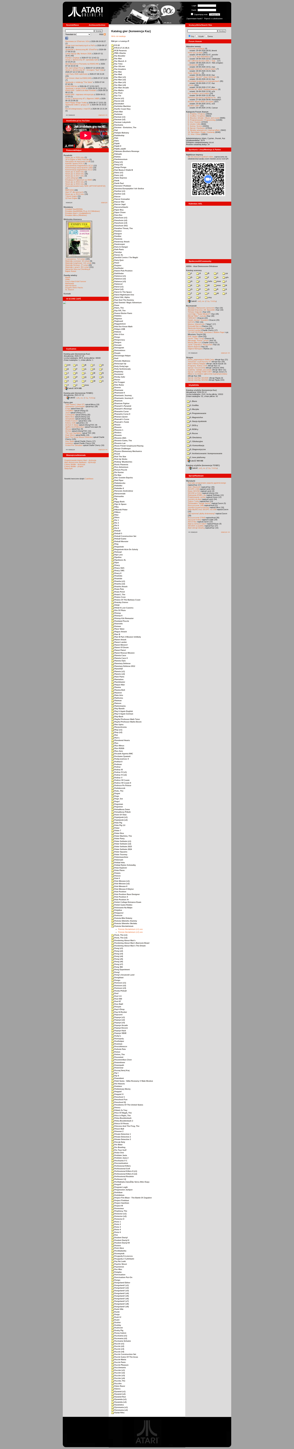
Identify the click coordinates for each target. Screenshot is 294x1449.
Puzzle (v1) (119, 1344)
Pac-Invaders (120, 69)
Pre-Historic (119, 1084)
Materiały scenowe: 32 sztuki (77, 261)
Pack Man (118, 112)
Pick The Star (120, 456)
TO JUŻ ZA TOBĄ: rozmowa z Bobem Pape (206, 332)
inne (86, 385)
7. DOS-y (194, 425)
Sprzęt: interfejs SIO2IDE (198, 378)
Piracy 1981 (119, 570)
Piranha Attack (120, 586)
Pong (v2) (118, 951)
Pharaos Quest (121, 417)
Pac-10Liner (119, 66)
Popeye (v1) (119, 1017)
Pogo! (117, 801)
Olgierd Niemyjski (195, 349)
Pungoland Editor (122, 1283)
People (117, 353)
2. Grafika (194, 405)
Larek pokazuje (71, 178)
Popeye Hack (120, 1031)
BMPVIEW (69, 190)
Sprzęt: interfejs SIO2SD (198, 380)
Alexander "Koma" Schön (198, 340)
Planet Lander (120, 642)
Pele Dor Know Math (123, 326)
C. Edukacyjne (196, 441)
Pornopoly (119, 1039)
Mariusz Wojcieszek (196, 324)
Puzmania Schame (122, 1341)
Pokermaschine (121, 857)
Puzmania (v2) (120, 1338)
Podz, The (118, 791)
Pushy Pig (118, 1330)
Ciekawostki (193, 65)
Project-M (118, 1206)
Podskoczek (119, 788)
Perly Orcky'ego (121, 366)
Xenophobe (70, 419)
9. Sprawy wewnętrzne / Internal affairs (204, 130)
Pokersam (118, 860)
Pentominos (119, 350)
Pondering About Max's (124, 940)
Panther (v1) (119, 191)
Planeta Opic (120, 661)
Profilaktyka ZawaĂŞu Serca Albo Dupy (131, 1182)
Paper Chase (120, 212)
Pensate (117, 345)
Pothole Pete (120, 1049)
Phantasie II (119, 393)
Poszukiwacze (120, 1046)
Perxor (117, 380)
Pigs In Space (120, 504)
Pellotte (117, 332)
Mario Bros (69, 417)
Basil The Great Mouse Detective (79, 437)
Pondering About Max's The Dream (130, 946)
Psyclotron (119, 1267)
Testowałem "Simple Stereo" (199, 503)
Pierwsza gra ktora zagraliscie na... (202, 97)
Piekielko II (119, 488)
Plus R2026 (119, 748)
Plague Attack (120, 632)
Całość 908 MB (196, 461)
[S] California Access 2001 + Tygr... (202, 61)
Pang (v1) (118, 162)
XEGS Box (192, 522)
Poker (116, 828)
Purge (117, 1314)
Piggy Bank (119, 502)
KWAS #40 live (71, 86)
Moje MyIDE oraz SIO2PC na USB (202, 509)
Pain (116, 138)
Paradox (118, 231)
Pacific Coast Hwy (122, 109)
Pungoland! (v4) (121, 1293)
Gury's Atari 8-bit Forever (75, 281)
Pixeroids (118, 624)
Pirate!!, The (119, 594)
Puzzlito (118, 1383)
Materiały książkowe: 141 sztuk (78, 263)
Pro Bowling (119, 1147)
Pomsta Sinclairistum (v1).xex (130, 929)
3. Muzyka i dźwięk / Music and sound (203, 118)
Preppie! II (118, 1094)
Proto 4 (117, 1229)
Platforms (118, 698)
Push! (117, 1320)
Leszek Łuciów (194, 330)
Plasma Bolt (119, 690)
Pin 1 (116, 520)
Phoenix (118, 435)
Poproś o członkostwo (213, 19)
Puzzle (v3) (119, 1349)
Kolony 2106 (70, 423)
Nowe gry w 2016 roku (74, 182)
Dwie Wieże (70, 435)
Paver (116, 305)
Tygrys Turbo (193, 501)
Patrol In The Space (123, 292)
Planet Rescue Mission (124, 653)
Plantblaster (119, 682)
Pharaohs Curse (121, 411)
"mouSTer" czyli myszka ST (199, 362)
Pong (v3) (118, 954)
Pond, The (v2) (120, 938)
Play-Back (118, 716)
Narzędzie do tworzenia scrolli (77, 161)
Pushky (117, 1325)
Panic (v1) (118, 173)
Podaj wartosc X (121, 759)
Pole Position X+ (121, 900)
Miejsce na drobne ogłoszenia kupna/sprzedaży (207, 374)
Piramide (118, 578)
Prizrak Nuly (119, 1142)
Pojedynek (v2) (121, 820)
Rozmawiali (191, 306)
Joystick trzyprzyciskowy (198, 507)
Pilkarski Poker (120, 510)
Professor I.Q (120, 1179)
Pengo (117, 337)
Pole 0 (117, 878)
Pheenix (117, 427)
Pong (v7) (118, 964)
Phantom (118, 401)
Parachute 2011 (121, 226)
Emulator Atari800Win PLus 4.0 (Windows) (82, 211)
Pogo (116, 796)
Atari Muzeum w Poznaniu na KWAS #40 (82, 64)
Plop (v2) (118, 732)
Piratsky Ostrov (121, 602)
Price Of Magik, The (123, 1113)
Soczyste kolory (194, 520)
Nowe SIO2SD (194, 491)
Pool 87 (117, 1001)
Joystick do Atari (194, 499)
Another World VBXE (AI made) (201, 102)
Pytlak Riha (119, 1413)
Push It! (117, 1317)
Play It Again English (123, 711)
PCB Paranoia (120, 51)
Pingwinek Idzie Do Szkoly (126, 549)
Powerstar (118, 1068)
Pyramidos (119, 1405)
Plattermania (120, 706)
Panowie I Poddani (122, 186)
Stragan (189, 357)
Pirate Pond (119, 592)
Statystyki (68, 468)
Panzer (117, 197)
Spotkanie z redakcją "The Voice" (79, 82)
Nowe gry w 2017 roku (74, 176)
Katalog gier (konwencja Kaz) (77, 354)
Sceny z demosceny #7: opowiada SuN (81, 60)
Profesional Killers (122, 1166)
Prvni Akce (119, 1248)
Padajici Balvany (121, 133)
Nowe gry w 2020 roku (74, 172)
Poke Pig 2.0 (119, 825)
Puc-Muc (118, 1269)
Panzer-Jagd (120, 204)
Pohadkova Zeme (122, 809)
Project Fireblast (121, 1200)
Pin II (116, 528)
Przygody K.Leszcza (123, 1256)
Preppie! (118, 1091)
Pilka (116, 507)
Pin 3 (116, 523)
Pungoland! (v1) (121, 1285)
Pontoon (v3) (120, 988)
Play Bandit (119, 708)
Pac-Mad (118, 74)
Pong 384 (118, 967)
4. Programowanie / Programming (201, 120)
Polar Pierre (119, 870)
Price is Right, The (122, 1115)
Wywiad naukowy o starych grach (202, 69)
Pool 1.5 (117, 996)
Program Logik (121, 1187)
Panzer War (119, 202)
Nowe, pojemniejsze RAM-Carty (201, 360)
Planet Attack (120, 640)
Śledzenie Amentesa (196, 328)
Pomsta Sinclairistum (123, 926)
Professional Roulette (124, 1176)
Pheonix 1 (118, 430)
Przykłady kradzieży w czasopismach (203, 81)
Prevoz (117, 1107)
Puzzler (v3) (119, 1375)
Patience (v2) (120, 279)
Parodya (118, 252)
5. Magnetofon (196, 417)
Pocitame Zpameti (122, 756)
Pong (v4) (118, 956)
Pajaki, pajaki (120, 149)
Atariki (67, 277)
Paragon (118, 234)
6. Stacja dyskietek (198, 421)
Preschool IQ (120, 1102)
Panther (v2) (119, 194)
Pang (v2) (118, 165)
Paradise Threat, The (123, 228)
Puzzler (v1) (119, 1370)
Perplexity (118, 372)
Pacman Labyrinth (122, 122)
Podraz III (118, 770)
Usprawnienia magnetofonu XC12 (79, 166)
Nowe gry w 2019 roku (74, 174)
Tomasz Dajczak (195, 312)
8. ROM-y (194, 429)
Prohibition (119, 1195)
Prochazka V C (120, 1161)
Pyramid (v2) (120, 1394)
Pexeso (117, 387)
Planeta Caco (120, 655)
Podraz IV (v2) (120, 775)
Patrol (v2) (119, 289)
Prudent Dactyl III (122, 1243)
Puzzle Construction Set (125, 1354)
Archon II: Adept (72, 425)
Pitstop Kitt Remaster (124, 618)
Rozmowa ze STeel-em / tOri (77, 41)
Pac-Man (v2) (120, 80)
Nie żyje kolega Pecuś (74, 68)
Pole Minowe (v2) (122, 884)
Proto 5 (117, 1232)
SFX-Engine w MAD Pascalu (77, 159)
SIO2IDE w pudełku (196, 526)
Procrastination (121, 1163)
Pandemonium (120, 159)
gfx (226, 277)
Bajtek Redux (70, 271)
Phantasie (118, 390)
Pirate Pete (119, 589)
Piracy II (117, 573)
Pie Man (117, 475)
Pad (116, 130)
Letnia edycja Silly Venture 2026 (78, 54)
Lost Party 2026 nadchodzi (76, 74)
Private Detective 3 (122, 1139)
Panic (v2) (118, 175)
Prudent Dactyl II (121, 1240)
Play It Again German (123, 714)
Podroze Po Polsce (122, 785)
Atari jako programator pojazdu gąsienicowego (207, 483)
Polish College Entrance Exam (127, 902)
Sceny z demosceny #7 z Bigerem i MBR (82, 98)
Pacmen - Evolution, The (125, 127)
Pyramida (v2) (120, 1402)
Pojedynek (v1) (121, 817)
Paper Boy (119, 210)
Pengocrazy (119, 340)
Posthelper (119, 1041)
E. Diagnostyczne (198, 449)
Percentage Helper (122, 356)
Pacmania (118, 125)
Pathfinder (119, 273)
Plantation (119, 679)
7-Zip (86, 398)
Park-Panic (119, 249)
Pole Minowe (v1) (122, 881)
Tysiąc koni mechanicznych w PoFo (80, 45)
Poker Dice (119, 833)
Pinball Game (120, 539)
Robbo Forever (71, 421)
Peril (116, 358)
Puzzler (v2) (119, 1373)
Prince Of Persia (121, 1123)
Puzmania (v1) (120, 1336)
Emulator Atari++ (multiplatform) (78, 213)
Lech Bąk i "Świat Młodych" (199, 314)
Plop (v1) (118, 730)
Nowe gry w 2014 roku (74, 194)
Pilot (116, 515)
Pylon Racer (119, 1386)
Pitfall (116, 605)
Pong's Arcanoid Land (124, 975)
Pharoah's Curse (121, 419)
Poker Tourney (120, 854)
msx (218, 285)
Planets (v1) (119, 671)
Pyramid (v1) (120, 1391)
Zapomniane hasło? (194, 19)
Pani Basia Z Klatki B (123, 170)
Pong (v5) (118, 959)
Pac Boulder (119, 56)
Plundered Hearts (122, 740)
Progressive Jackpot (123, 1190)
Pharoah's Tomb (121, 422)
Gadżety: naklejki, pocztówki (199, 370)
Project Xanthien (121, 1203)
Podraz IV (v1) (120, 772)
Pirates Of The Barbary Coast (127, 600)
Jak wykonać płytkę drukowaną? (201, 513)
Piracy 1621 (119, 568)
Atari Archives (71, 285)
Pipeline (117, 557)
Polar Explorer (120, 868)
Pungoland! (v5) (121, 1296)
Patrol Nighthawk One (124, 295)
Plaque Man (119, 685)
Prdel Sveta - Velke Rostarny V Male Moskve (133, 1081)
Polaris (117, 873)
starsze (104, 202)
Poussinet (118, 1057)
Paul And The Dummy (124, 300)
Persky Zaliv (119, 377)
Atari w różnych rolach (197, 524)
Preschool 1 (119, 1097)
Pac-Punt (118, 93)
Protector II (119, 1219)
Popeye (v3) (119, 1023)
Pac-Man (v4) (120, 85)
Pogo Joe (118, 799)
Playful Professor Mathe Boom (128, 722)
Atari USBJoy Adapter (197, 364)
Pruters (117, 1245)
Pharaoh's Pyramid (122, 406)
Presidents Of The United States (128, 1105)
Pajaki (117, 143)
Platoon (117, 703)
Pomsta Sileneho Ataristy (125, 921)
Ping (116, 544)
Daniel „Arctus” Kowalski (198, 320)
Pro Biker (118, 1145)
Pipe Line (118, 555)
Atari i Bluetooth (194, 487)
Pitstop (117, 613)
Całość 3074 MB (75, 388)
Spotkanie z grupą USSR (75, 88)
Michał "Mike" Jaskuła (197, 316)
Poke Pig (118, 823)
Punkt (117, 1312)
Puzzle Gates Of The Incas (126, 1357)
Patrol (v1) (119, 287)
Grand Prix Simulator (74, 445)
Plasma (117, 687)
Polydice (118, 910)
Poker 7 (117, 830)
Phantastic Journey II (123, 398)
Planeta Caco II (121, 658)
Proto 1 (117, 1222)
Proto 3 (117, 1227)
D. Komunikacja (197, 445)
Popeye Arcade (121, 1025)
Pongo (117, 980)
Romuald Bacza (194, 326)
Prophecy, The (120, 1211)
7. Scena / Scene (195, 126)
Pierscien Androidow (123, 491)
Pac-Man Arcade (121, 88)
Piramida (118, 576)
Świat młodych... (194, 73)
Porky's (117, 1036)
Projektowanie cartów (197, 497)
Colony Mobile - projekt (73, 466)
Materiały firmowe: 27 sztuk (76, 265)
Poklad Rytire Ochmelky (125, 865)
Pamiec (117, 157)
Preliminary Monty (122, 1089)
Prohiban (118, 1192)
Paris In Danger (121, 247)
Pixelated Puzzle (121, 621)
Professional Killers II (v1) (125, 1171)
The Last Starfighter (73, 433)
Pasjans (117, 265)
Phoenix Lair (120, 443)
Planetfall (118, 669)
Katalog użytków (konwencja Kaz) (201, 390)
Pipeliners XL (120, 560)
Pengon (117, 342)
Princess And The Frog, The (126, 1126)
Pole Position (120, 892)
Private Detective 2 (122, 1137)
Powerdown (119, 1062)
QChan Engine (71, 198)
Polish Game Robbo (123, 905)
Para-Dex (118, 215)
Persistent (118, 374)
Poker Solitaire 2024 (123, 849)
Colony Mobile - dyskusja (74, 464)
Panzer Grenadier (122, 199)
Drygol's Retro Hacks (74, 288)
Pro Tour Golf (120, 1150)
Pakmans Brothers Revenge (126, 151)
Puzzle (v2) (119, 1346)
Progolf (117, 1184)
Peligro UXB (119, 329)
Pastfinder (119, 268)
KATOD (191, 322)
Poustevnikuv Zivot (123, 1060)
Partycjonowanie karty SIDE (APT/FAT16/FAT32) (85, 186)
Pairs (116, 141)
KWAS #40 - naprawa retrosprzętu (79, 94)
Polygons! (119, 913)
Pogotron (118, 807)
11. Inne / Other (194, 134)
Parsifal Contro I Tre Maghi (126, 257)
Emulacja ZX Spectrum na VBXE (78, 180)
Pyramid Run (120, 1397)
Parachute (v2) (120, 220)
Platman (118, 700)
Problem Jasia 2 (121, 1158)
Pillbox (117, 512)
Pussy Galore (120, 1333)
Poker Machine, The (123, 836)
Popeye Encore (121, 1028)
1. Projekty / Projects (196, 114)
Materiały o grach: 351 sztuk (77, 267)
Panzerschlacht (121, 207)
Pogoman (118, 804)
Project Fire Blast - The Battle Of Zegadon (133, 1198)
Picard (117, 454)
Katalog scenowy (194, 270)
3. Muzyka (194, 409)
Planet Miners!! (121, 645)
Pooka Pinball (120, 991)
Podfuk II (118, 762)
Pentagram (119, 348)
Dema (210, 36)
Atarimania (69, 283)
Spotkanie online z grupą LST (77, 105)
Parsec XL (118, 255)
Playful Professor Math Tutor (127, 719)
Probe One (119, 1153)
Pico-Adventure (121, 467)
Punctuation (119, 1275)
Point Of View (120, 815)
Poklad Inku (119, 862)
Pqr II (116, 1076)
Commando (70, 415)
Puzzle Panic (120, 1362)
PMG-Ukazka (120, 53)
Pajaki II (117, 146)
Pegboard (118, 321)
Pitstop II (118, 616)
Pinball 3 (118, 533)
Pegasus (118, 319)
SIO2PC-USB (193, 489)
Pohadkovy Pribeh (122, 812)
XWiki (67, 279)
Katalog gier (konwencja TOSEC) (78, 393)
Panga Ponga (120, 167)
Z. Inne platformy (197, 457)
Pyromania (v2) (121, 1410)
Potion (117, 1052)
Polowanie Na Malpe (123, 908)
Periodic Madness (122, 361)
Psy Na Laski (120, 1261)
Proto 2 (117, 1224)
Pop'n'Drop (119, 1009)
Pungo (117, 1280)
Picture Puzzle (120, 470)
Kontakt (67, 294)
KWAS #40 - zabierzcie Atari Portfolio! (80, 90)
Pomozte (118, 915)
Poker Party (119, 838)
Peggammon (120, 324)
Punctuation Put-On (123, 1277)
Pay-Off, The (120, 311)
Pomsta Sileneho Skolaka (125, 923)
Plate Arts (118, 695)
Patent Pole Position (123, 271)
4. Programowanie (198, 413)
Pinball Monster (121, 541)
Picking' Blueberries (123, 462)
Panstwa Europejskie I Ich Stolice (129, 189)
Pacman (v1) (119, 117)
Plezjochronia (120, 727)
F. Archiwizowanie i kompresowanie (206, 453)
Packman (118, 114)
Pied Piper (118, 480)
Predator (118, 1086)
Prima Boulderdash (123, 1118)
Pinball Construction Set (125, 536)
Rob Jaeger (193, 336)
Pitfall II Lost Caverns (123, 608)
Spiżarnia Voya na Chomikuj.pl (77, 269)
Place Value (119, 629)
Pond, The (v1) (120, 935)
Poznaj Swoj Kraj (121, 1070)
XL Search (69, 290)
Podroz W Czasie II (122, 783)
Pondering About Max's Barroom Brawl (131, 943)
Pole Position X (121, 897)
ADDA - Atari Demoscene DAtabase (202, 266)
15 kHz (191, 85)
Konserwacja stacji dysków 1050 (78, 168)
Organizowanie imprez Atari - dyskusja (80, 460)
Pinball (117, 531)
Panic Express (120, 178)
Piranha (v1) (119, 581)
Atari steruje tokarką (196, 528)
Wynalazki (190, 481)
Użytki (201, 36)
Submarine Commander (75, 406)
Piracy (117, 565)
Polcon (117, 876)
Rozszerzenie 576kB (196, 518)
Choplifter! (69, 411)
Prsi (116, 1235)
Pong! (117, 972)
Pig (115, 499)
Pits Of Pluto (120, 610)
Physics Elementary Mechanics (128, 451)
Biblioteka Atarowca (73, 219)
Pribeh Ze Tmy (120, 1110)
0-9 (68, 365)
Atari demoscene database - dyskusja (80, 462)
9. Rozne (194, 433)
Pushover (118, 1328)
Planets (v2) (119, 674)
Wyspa (68, 429)
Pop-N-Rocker (120, 1012)
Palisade (118, 154)
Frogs (67, 409)
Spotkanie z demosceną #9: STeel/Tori (81, 49)
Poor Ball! (118, 1004)
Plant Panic (119, 677)
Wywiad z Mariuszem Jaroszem (201, 308)
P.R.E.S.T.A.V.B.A (121, 48)
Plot (116, 735)
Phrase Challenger (122, 448)
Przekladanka (120, 1251)
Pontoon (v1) (120, 983)
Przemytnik (119, 1253)
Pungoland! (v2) (121, 1288)
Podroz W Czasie (121, 780)
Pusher (117, 1322)
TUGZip (92, 398)
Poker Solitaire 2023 (123, 846)
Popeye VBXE (120, 1033)
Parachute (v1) (120, 218)
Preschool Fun (120, 1099)
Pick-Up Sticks (120, 459)
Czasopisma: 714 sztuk (75, 259)
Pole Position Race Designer (127, 894)
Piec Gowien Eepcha (123, 478)
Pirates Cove (120, 597)
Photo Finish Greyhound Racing (128, 446)
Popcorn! (118, 1015)
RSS (101, 34)
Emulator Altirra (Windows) (76, 215)
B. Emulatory (196, 437)
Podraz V (118, 778)
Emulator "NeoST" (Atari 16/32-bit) (202, 77)
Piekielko (118, 486)
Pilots (116, 517)
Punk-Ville (118, 1309)
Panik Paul (119, 183)
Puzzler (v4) (119, 1378)
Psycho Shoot (120, 1264)
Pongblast (119, 977)
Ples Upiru (119, 724)
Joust (67, 413)
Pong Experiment (122, 969)
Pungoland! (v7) (121, 1301)
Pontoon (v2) (120, 985)
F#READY (192, 318)
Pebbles (117, 316)
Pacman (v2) (119, 119)
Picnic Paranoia (121, 464)
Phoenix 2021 (120, 438)
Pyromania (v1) (121, 1407)
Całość (72, 398)
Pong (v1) (118, 948)
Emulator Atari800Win (74, 209)
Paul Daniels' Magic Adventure (128, 303)
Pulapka (117, 1272)
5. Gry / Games (194, 122)
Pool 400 (118, 999)
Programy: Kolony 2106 (197, 366)
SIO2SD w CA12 (195, 493)
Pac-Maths (119, 90)
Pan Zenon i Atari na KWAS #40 (78, 78)
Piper (116, 562)
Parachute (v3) (120, 223)
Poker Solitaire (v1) (122, 841)
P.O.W (117, 45)
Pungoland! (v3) (121, 1291)
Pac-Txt (117, 96)
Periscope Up (120, 364)
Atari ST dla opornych (74, 192)
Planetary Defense (122, 663)
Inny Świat (69, 441)
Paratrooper (119, 244)
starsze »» (103, 115)
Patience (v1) (120, 276)
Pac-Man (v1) (120, 77)
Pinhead (118, 552)
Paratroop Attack (121, 242)
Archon (68, 431)
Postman (118, 1044)
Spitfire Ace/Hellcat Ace (74, 427)
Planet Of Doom (121, 647)
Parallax (117, 236)
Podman (118, 764)
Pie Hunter (119, 472)
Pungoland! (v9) (121, 1307)
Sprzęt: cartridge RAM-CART (200, 372)
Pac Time (118, 64)
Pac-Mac (118, 72)
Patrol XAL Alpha (122, 297)
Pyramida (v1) (120, 1399)
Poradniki (68, 155)
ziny (209, 297)
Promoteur (119, 1208)
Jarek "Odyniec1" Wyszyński (200, 345)
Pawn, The (119, 308)
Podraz (117, 767)
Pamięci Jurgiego (72, 58)
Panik (116, 181)
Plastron (118, 693)
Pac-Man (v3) (120, 82)
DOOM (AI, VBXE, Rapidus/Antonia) (203, 89)
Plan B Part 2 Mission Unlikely (127, 637)
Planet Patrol (120, 650)
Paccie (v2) (119, 101)
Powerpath (119, 1065)
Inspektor (69, 443)
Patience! (118, 284)
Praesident (119, 1078)
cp (226, 273)
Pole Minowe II (120, 886)
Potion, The (119, 1054)
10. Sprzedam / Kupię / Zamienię (201, 132)
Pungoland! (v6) (121, 1299)
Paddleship (119, 135)
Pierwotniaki (119, 494)
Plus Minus (119, 746)
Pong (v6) (118, 961)
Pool (116, 993)
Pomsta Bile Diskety (123, 918)
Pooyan (117, 1007)
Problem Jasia (120, 1155)
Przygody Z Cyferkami (124, 1259)
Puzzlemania (120, 1367)
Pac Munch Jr (120, 61)
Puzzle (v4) (119, 1352)
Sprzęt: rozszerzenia (196, 368)
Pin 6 (116, 525)
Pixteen (117, 626)
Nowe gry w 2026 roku (74, 157)
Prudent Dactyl (121, 1237)
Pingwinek (119, 547)
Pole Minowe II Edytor (124, 889)
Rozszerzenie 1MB (196, 505)
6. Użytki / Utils (194, 124)
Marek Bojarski (194, 347)
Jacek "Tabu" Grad (196, 338)
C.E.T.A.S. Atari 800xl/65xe (199, 57)
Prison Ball (119, 1129)
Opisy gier (68, 402)
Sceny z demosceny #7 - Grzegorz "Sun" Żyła (84, 70)
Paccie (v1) (119, 98)
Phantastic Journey (123, 395)
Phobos (117, 433)
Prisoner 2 (118, 1131)
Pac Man (118, 59)
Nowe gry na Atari (195, 53)
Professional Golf (122, 1169)
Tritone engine (71, 196)
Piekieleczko (119, 483)
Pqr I (116, 1073)
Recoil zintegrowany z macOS (77, 109)
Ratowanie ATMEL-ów (197, 495)
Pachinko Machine (122, 106)
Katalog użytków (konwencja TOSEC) (203, 465)
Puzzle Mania (120, 1359)
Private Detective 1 (122, 1134)
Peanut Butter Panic (123, 313)
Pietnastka (119, 496)
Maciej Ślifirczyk (194, 342)
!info (209, 281)
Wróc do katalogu (118, 36)
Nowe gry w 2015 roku (74, 184)
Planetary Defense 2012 (124, 666)
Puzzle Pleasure (121, 1365)
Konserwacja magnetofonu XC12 (78, 170)
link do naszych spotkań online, (201, 157)
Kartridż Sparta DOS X (74, 163)
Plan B (117, 634)
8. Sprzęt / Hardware (196, 128)
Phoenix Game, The (123, 440)
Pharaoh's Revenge (123, 409)
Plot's (116, 738)
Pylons (117, 1389)
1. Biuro (193, 401)
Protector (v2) (120, 1216)
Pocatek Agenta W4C (123, 754)
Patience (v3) (120, 281)
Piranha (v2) (119, 584)
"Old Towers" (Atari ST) (75, 404)
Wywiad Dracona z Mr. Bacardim (201, 310)
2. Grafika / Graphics (196, 116)
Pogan (117, 793)
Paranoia (118, 239)
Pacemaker (119, 104)
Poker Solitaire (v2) (122, 844)
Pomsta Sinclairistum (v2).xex (130, 932)
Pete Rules (119, 385)
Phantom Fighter (121, 403)
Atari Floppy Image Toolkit (76, 103)
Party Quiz (119, 260)
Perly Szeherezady (122, 369)
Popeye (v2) (119, 1020)
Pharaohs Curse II (122, 414)
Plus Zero (118, 751)
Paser (116, 263)
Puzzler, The (119, 1381)
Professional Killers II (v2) (125, 1174)
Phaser (117, 425)
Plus (116, 743)
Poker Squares (120, 852)
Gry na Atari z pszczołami (198, 93)
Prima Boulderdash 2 (123, 1121)
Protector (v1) (120, 1214)
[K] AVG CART (194, 106)
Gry (192, 36)
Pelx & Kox (119, 334)
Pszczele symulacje (196, 48)
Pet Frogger (119, 382)
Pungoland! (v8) (121, 1304)
